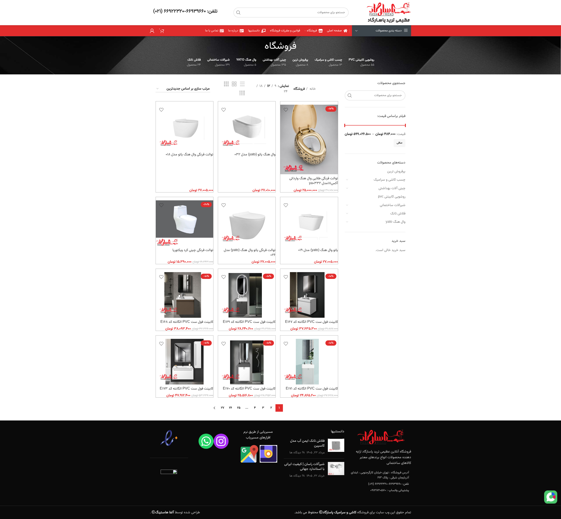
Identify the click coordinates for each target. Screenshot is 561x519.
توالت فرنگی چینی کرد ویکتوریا (192, 250)
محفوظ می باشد (325, 512)
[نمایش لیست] (242, 84)
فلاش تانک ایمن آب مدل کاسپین (307, 443)
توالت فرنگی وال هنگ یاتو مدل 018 (189, 154)
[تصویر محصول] (309, 139)
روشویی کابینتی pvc (391, 196)
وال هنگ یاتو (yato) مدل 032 (254, 154)
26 (230, 408)
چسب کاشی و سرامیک (389, 180)
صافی (399, 143)
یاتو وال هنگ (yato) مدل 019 (318, 250)
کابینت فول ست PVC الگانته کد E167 (311, 322)
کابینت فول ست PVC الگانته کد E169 (249, 322)
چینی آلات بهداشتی (391, 188)
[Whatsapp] (206, 441)
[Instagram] (221, 441)
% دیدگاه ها (297, 452)
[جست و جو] (238, 12)
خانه (312, 89)
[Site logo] (388, 12)
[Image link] (381, 437)
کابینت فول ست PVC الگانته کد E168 (186, 322)
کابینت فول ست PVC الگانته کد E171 (312, 388)
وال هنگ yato (395, 222)
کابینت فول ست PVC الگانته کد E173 (186, 388)
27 (222, 408)
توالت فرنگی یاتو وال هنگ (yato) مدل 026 (249, 253)
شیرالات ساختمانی (392, 205)
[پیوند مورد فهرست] (381, 475)
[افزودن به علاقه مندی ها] (285, 110)
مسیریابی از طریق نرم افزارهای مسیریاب (258, 434)
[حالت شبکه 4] (242, 93)
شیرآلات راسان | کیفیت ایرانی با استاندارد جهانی (304, 467)
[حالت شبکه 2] (234, 84)
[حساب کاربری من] (152, 30)
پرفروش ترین (396, 171)
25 (238, 408)
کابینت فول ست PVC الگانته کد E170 (249, 388)
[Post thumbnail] (336, 447)
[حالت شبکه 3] (226, 84)
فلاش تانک (397, 213)
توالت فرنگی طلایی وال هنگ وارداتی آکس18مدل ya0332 (313, 181)
